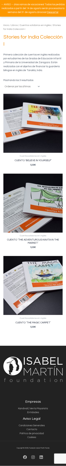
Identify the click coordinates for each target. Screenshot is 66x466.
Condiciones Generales (32, 425)
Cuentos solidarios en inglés (35, 25)
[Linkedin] (41, 457)
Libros (14, 25)
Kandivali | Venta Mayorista (33, 408)
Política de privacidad (32, 433)
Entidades (33, 412)
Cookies (31, 437)
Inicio (6, 25)
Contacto (31, 429)
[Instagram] (33, 457)
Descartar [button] (53, 12)
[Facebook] (25, 457)
